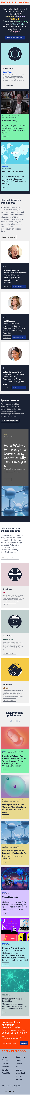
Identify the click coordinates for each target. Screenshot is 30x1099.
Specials (5, 1066)
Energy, (11, 16)
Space (18, 1076)
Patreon (13, 1091)
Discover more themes (9, 558)
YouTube (10, 1091)
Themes (5, 1063)
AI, (21, 13)
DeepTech (18, 23)
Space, (21, 16)
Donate (5, 1069)
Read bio (6, 286)
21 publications (7, 589)
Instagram (6, 1091)
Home (4, 1057)
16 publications (7, 636)
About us (6, 1073)
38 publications (8, 684)
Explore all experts (8, 237)
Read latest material (18, 286)
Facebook (2, 1091)
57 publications (8, 68)
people (5, 1060)
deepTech (20, 1057)
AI (17, 1066)
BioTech (23, 21)
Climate (16, 18)
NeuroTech (10, 21)
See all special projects (10, 420)
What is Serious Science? (15, 37)
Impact (16, 31)
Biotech (19, 1079)
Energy (19, 1069)
